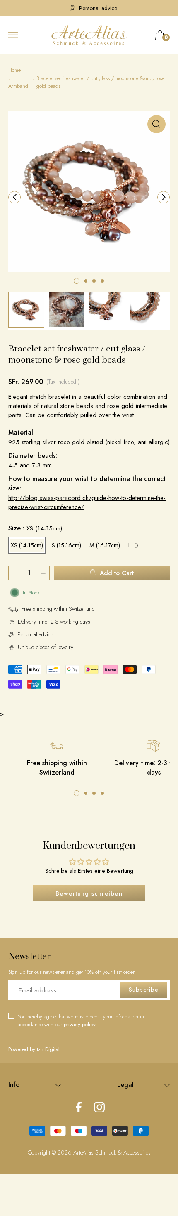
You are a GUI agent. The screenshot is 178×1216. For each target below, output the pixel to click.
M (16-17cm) (104, 545)
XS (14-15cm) (27, 545)
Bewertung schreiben (89, 893)
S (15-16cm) (66, 545)
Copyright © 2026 (50, 1152)
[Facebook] (78, 1108)
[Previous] (14, 197)
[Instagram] (99, 1108)
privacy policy (80, 1024)
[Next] (163, 197)
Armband (18, 86)
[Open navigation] (13, 35)
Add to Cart (117, 572)
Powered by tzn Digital (34, 1049)
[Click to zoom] (156, 124)
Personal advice (93, 8)
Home (14, 70)
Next (136, 545)
